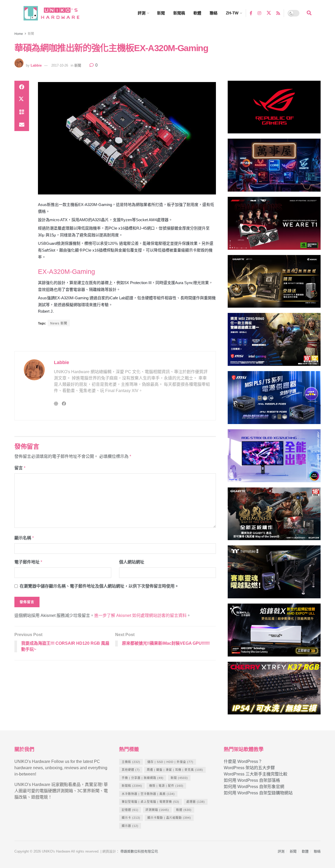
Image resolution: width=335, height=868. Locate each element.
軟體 (197, 13)
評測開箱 (157, 809)
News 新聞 (58, 323)
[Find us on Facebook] (251, 13)
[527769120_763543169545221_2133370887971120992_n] (274, 574)
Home (18, 34)
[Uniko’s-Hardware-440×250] (274, 632)
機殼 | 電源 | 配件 (166, 785)
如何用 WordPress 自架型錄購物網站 (258, 793)
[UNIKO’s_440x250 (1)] (274, 283)
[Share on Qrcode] (21, 112)
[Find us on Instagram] (259, 13)
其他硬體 (131, 769)
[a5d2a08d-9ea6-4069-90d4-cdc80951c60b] (274, 342)
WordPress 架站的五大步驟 (249, 768)
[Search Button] (309, 13)
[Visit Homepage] (56, 13)
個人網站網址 (131, 562)
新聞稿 (179, 13)
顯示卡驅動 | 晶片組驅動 (169, 817)
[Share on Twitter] (21, 99)
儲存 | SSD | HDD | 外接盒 (170, 761)
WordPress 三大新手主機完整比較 (255, 774)
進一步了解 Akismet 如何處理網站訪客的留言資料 (140, 615)
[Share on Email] (21, 124)
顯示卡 (131, 817)
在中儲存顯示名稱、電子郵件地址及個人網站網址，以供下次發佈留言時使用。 (99, 586)
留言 (19, 468)
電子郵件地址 (28, 562)
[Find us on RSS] (278, 13)
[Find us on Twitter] (268, 13)
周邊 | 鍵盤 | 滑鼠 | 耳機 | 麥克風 (175, 769)
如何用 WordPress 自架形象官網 (254, 786)
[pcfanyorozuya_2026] (274, 167)
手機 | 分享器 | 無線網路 (143, 777)
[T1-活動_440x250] (274, 225)
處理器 (195, 801)
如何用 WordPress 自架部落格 (252, 780)
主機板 (131, 761)
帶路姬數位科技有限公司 (139, 851)
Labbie (36, 65)
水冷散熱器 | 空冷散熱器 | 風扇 (148, 793)
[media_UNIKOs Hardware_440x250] (274, 516)
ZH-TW (232, 13)
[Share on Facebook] (21, 87)
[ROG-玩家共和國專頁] (274, 109)
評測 (142, 13)
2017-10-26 (59, 65)
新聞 (161, 13)
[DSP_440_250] (274, 458)
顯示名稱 (24, 538)
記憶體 (130, 809)
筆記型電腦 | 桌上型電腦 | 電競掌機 (150, 801)
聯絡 (213, 13)
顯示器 (130, 825)
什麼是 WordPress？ (243, 761)
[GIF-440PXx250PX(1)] (274, 690)
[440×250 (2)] (274, 400)
